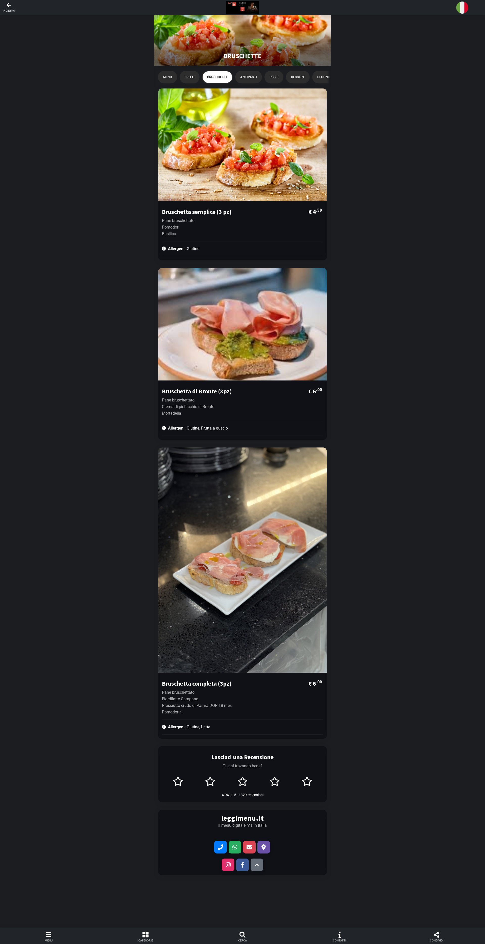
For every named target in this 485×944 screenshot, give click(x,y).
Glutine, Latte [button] (189, 727)
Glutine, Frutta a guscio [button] (198, 428)
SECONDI (324, 77)
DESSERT (298, 77)
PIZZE (274, 77)
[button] (242, 7)
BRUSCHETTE (217, 77)
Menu (167, 77)
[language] (462, 7)
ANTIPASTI (248, 77)
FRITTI (190, 77)
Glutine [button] (183, 248)
